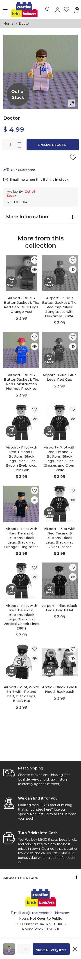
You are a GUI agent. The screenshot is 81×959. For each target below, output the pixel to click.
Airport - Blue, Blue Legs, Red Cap (60, 377)
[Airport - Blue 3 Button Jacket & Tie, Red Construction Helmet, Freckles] (21, 350)
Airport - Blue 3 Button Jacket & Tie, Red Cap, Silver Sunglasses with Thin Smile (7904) (59, 307)
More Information (27, 216)
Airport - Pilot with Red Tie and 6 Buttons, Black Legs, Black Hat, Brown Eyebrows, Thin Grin (21, 458)
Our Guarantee (23, 170)
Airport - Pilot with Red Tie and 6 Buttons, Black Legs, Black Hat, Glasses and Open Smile (59, 458)
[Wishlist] (66, 10)
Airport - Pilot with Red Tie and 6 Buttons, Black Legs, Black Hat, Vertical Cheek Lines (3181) (21, 616)
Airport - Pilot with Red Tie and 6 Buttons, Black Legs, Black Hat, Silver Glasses (59, 538)
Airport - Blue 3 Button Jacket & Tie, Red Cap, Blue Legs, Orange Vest (21, 305)
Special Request (53, 145)
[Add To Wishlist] (73, 157)
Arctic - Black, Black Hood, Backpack (59, 689)
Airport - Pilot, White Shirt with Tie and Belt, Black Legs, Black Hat (21, 694)
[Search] (48, 10)
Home (8, 23)
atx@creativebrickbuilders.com (46, 913)
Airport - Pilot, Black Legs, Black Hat (59, 607)
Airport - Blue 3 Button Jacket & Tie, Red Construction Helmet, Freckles (21, 382)
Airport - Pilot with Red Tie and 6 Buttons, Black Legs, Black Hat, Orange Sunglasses (21, 538)
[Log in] (57, 10)
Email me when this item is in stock (39, 180)
